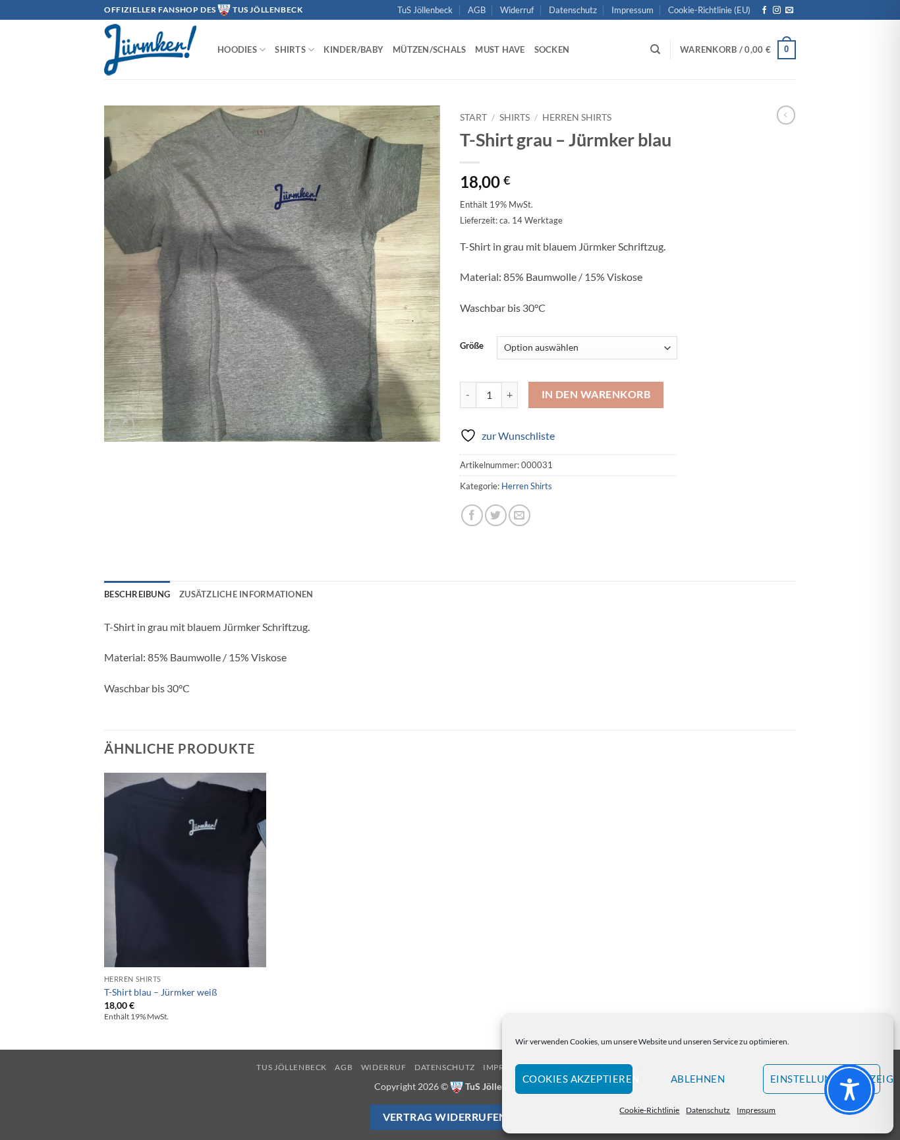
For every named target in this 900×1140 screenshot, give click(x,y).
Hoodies (237, 49)
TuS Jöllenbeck (425, 10)
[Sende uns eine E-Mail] (789, 10)
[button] (738, 50)
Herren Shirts (576, 117)
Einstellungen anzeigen (825, 1079)
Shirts (290, 49)
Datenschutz (708, 1110)
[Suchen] (655, 49)
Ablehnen (698, 1079)
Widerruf (517, 10)
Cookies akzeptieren (577, 1079)
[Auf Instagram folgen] (777, 10)
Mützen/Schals (429, 49)
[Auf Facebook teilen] (472, 515)
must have (499, 49)
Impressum (756, 1110)
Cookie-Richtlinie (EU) (709, 10)
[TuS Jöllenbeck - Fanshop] (151, 49)
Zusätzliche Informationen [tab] (246, 594)
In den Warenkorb (596, 394)
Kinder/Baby (353, 49)
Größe (472, 346)
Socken (552, 49)
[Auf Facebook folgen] (764, 10)
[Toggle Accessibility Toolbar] (850, 1089)
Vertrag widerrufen (445, 1117)
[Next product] (786, 114)
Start (473, 117)
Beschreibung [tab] (137, 594)
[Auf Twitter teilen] (496, 515)
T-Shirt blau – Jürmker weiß (160, 992)
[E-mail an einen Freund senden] (519, 515)
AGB (477, 10)
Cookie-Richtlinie (649, 1110)
